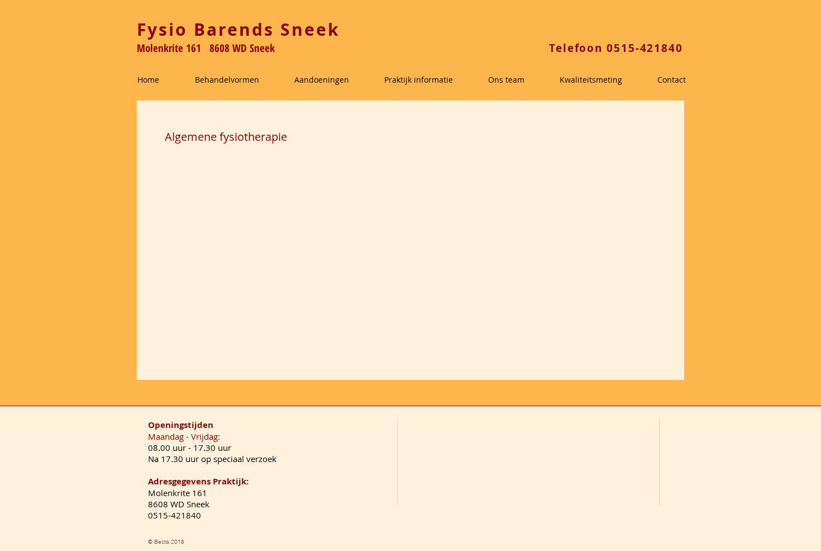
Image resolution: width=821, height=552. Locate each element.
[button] (239, 79)
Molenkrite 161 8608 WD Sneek (206, 48)
